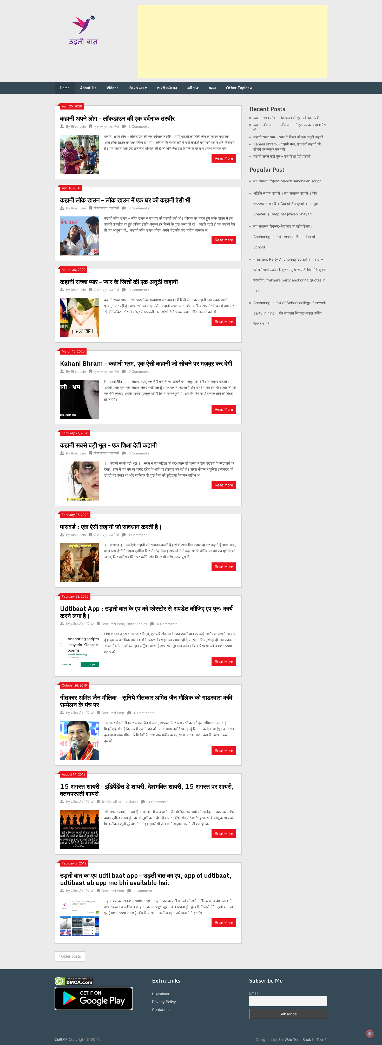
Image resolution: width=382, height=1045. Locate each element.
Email (253, 993)
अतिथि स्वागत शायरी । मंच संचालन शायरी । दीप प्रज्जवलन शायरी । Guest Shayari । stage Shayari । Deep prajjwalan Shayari (285, 203)
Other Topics (237, 88)
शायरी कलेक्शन (167, 88)
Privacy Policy (164, 1001)
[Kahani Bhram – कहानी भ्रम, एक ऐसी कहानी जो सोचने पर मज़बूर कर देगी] (79, 399)
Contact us (161, 1009)
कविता (191, 88)
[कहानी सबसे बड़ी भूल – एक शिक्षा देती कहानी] (79, 480)
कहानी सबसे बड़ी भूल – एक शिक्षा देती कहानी (108, 445)
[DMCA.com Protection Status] (74, 984)
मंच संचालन (136, 88)
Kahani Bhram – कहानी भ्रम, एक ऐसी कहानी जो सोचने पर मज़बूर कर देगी (146, 363)
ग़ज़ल (212, 88)
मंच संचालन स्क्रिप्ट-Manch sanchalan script (287, 181)
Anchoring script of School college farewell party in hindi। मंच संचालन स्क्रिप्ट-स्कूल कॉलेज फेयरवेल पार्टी (289, 313)
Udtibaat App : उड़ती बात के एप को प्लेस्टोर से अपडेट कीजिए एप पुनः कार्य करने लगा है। (146, 612)
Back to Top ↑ (314, 1039)
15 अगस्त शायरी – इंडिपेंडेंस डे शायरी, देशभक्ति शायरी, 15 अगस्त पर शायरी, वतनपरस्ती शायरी (147, 790)
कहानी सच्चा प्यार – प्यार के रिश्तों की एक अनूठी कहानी (119, 282)
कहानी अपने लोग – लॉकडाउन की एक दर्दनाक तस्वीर (117, 118)
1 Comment (138, 535)
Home (65, 88)
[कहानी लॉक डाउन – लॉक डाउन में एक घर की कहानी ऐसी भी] (79, 235)
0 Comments (139, 208)
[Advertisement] (232, 41)
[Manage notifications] (370, 1033)
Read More (224, 158)
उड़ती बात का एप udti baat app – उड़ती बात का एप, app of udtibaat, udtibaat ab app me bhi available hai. (146, 879)
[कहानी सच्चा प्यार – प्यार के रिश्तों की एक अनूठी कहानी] (79, 317)
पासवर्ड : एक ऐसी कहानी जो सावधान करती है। (111, 527)
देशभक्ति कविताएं (111, 802)
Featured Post (112, 624)
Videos (112, 88)
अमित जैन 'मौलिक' (82, 624)
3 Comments (139, 126)
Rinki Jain (78, 126)
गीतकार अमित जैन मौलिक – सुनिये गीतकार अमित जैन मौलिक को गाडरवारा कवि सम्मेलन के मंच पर (146, 701)
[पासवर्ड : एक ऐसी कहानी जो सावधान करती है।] (79, 562)
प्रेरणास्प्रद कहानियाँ (106, 126)
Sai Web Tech (289, 1039)
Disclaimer (160, 994)
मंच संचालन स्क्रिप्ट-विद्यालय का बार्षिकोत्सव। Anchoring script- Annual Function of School (284, 236)
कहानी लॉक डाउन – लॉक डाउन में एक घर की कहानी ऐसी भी (125, 200)
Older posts (70, 956)
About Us (88, 88)
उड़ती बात (61, 1039)
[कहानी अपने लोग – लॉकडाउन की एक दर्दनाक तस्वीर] (79, 153)
